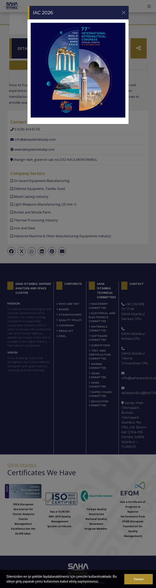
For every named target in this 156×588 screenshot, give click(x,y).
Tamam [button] (138, 579)
